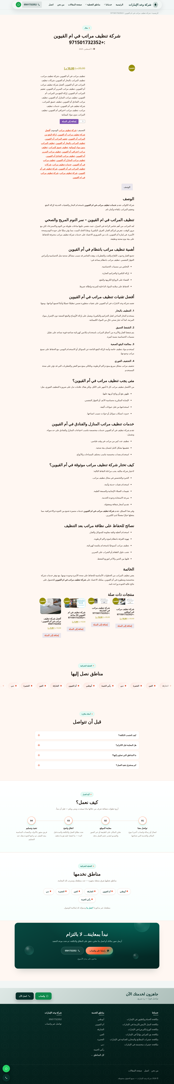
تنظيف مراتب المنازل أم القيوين (70, 160)
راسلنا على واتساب (98, 950)
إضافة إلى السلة (69, 121)
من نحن (60, 4)
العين (76, 891)
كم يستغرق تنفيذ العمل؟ (126, 765)
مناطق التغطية (93, 4)
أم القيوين (107, 891)
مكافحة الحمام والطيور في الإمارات (142, 1019)
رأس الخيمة (86, 899)
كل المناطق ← (97, 1054)
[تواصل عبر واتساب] (18, 4)
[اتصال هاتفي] (6, 1077)
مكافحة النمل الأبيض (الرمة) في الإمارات (140, 1024)
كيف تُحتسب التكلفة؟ (127, 735)
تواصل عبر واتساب (53, 1023)
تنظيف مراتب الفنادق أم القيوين (60, 155)
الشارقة (90, 891)
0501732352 (55, 1019)
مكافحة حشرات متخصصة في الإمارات (141, 1044)
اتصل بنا (89, 907)
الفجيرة (61, 891)
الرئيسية (119, 4)
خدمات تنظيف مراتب (62, 164)
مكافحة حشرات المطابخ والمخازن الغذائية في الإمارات (134, 1039)
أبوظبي (123, 891)
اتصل (51, 4)
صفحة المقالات (75, 4)
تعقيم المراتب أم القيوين (56, 138)
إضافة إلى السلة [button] (125, 625)
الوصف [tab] (127, 186)
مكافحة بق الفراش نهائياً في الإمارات (142, 1034)
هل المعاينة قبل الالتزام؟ (126, 745)
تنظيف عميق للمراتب (58, 147)
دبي (48, 891)
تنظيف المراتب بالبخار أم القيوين (70, 143)
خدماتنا (109, 4)
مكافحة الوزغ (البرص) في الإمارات (143, 1029)
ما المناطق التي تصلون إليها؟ (124, 755)
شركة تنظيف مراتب (68, 130)
